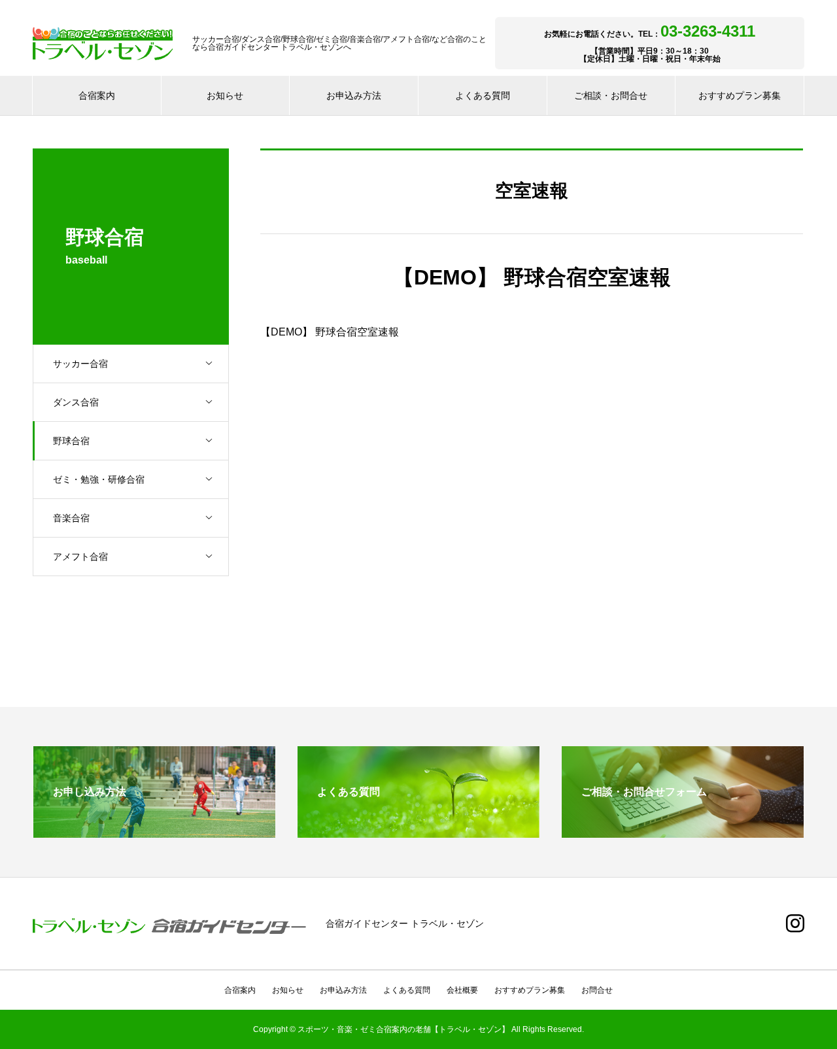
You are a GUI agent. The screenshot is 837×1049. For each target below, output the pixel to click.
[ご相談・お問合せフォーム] (683, 832)
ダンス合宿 (76, 402)
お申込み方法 (353, 95)
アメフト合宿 (80, 556)
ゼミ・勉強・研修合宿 (99, 479)
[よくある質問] (418, 832)
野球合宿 (71, 441)
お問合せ (597, 990)
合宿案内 (96, 95)
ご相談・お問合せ (610, 95)
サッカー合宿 (80, 363)
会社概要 (462, 990)
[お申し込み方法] (154, 832)
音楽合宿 (71, 518)
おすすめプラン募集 (739, 95)
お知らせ (225, 95)
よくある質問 (482, 95)
